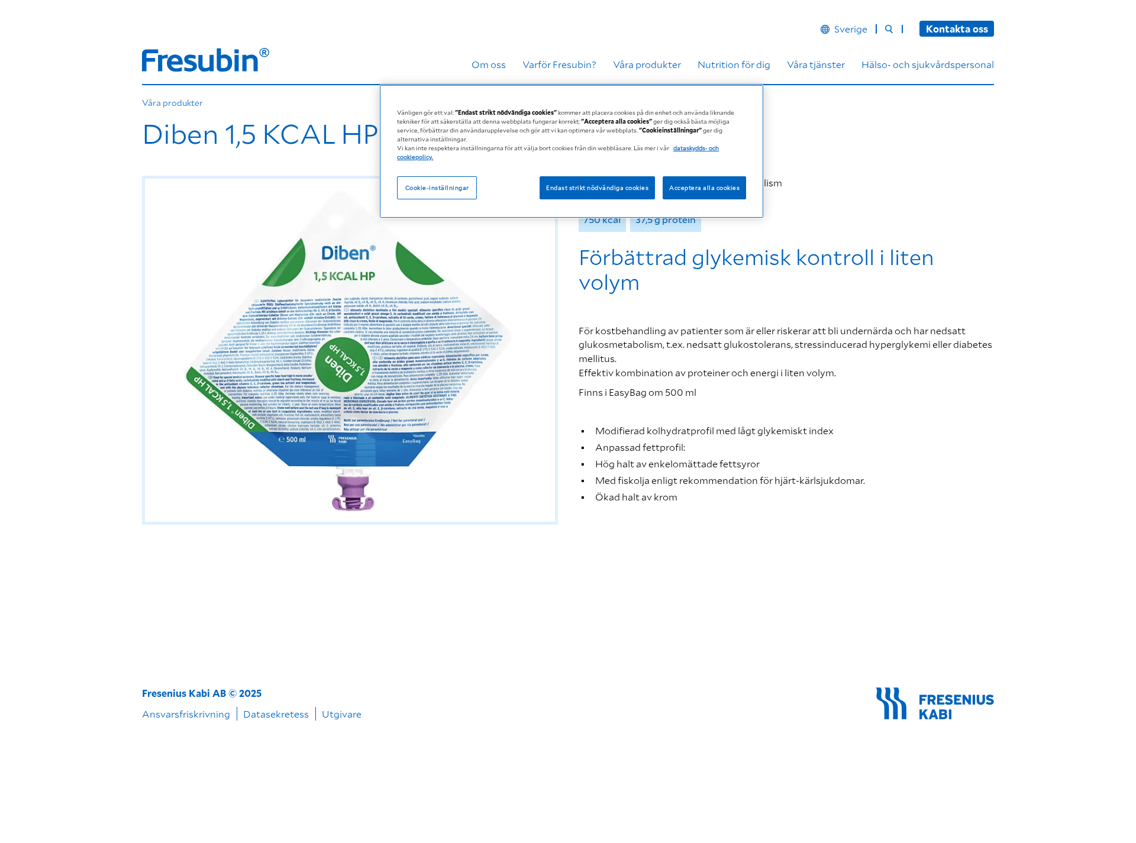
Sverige (850, 29)
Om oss (489, 64)
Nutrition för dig (734, 64)
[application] (350, 350)
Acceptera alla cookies (704, 187)
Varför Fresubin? (559, 64)
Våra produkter (647, 64)
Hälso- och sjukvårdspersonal (927, 64)
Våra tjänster (816, 64)
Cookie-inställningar (437, 187)
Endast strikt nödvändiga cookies (597, 187)
